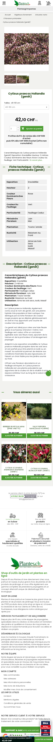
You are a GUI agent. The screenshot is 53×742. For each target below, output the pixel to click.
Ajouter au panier (31, 128)
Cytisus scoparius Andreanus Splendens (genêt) (14, 470)
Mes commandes (11, 675)
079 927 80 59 (17, 496)
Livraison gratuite (12, 519)
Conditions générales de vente (17, 703)
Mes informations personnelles (17, 682)
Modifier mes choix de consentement (20, 689)
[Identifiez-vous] (39, 3)
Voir (14, 420)
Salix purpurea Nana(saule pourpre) (39, 427)
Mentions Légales (11, 699)
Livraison (7, 696)
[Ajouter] (18, 127)
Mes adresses (10, 678)
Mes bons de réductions (14, 686)
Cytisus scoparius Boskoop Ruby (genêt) (39, 469)
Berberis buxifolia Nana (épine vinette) (14, 427)
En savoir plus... (36, 160)
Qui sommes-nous (12, 707)
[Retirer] (18, 130)
